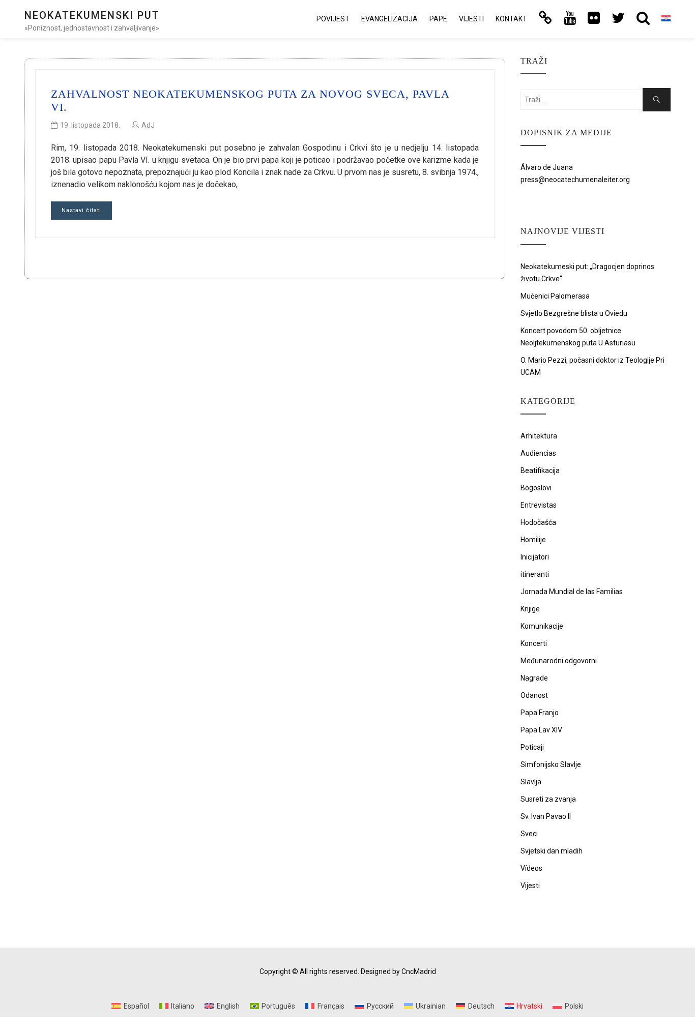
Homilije (533, 540)
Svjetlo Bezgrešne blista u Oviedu (573, 313)
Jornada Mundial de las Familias (571, 591)
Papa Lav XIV (541, 730)
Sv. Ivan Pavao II (545, 816)
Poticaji (532, 747)
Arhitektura (538, 436)
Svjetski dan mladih (551, 851)
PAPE (438, 19)
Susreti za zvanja (548, 799)
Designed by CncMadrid (398, 971)
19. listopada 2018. (90, 125)
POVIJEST (333, 19)
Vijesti (471, 19)
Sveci (529, 834)
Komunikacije (541, 626)
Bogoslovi (536, 488)
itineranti (534, 574)
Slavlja (530, 782)
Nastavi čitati (81, 210)
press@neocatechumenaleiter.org (575, 179)
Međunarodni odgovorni (558, 661)
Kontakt (511, 19)
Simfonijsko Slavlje (550, 764)
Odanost (534, 695)
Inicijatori (534, 557)
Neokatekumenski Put (92, 15)
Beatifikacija (540, 470)
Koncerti (533, 643)
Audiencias (538, 453)
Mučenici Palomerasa (555, 296)
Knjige (530, 609)
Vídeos (531, 868)
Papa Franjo (539, 713)
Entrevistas (538, 505)
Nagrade (534, 678)
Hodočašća (538, 522)
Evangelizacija (389, 19)
